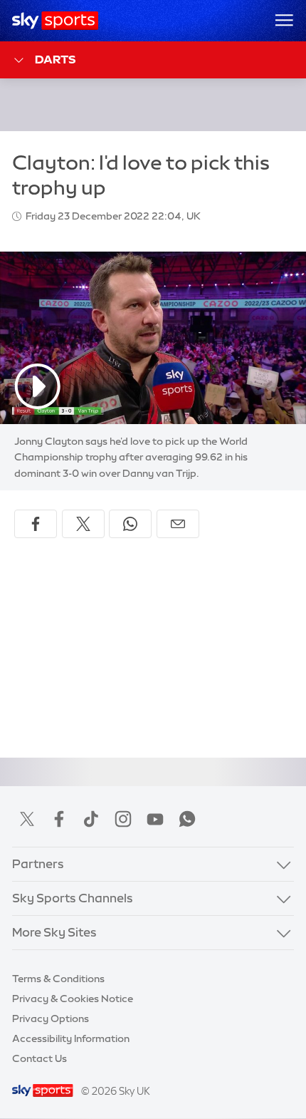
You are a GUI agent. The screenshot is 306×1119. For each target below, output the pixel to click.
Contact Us (39, 1058)
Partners (38, 863)
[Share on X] (83, 524)
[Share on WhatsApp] (130, 524)
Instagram (123, 819)
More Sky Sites (54, 932)
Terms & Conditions (58, 979)
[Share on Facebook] (35, 524)
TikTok (91, 819)
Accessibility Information (71, 1038)
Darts (55, 59)
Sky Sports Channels (72, 898)
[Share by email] (178, 524)
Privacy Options (50, 1018)
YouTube (155, 819)
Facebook (59, 819)
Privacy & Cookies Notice (72, 999)
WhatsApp (187, 819)
